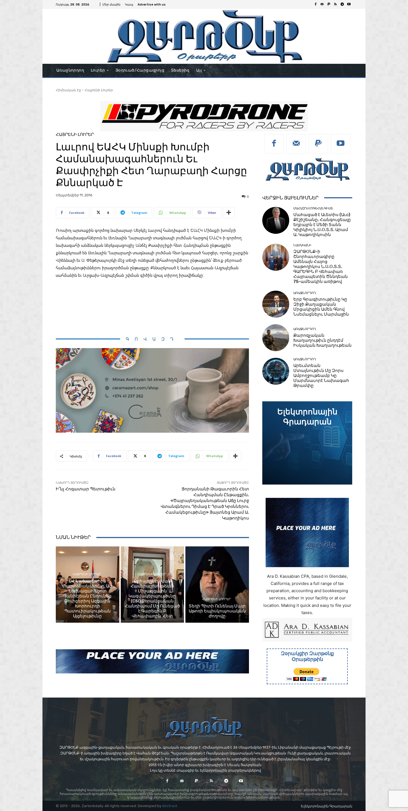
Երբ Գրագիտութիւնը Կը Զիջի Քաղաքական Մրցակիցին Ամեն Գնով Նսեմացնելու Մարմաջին (321, 307)
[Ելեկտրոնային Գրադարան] (307, 443)
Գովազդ (152, 339)
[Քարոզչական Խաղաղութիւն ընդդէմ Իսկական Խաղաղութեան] (275, 337)
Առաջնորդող (304, 293)
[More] (229, 212)
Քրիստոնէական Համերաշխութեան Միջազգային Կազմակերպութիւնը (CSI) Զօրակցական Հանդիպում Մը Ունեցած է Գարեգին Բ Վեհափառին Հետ (152, 599)
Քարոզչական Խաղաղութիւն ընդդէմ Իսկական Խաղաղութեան (322, 340)
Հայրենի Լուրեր (99, 90)
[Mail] (322, 4)
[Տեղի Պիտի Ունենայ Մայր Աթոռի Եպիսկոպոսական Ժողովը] (217, 584)
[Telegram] (342, 4)
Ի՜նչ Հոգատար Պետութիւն (85, 488)
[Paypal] (329, 4)
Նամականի (302, 245)
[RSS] (335, 4)
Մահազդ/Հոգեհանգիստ (313, 208)
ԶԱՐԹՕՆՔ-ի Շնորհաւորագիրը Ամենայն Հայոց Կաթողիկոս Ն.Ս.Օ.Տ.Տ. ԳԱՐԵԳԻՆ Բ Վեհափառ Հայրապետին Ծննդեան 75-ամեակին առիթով (320, 266)
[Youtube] (349, 4)
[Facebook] (315, 4)
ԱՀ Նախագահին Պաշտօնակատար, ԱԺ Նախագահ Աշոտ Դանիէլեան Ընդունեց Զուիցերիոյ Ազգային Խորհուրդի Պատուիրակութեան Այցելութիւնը (87, 599)
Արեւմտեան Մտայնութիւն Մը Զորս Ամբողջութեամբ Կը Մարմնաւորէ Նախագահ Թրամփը (321, 375)
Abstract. (170, 806)
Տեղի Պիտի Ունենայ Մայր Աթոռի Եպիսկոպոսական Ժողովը (217, 611)
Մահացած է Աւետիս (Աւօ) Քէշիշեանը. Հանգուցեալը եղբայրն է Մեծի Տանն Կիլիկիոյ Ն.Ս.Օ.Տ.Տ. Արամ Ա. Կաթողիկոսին (322, 224)
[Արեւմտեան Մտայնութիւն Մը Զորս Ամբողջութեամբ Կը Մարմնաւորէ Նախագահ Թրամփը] (275, 371)
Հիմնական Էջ (68, 90)
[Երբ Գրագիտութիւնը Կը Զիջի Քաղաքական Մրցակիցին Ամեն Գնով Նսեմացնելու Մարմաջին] (275, 304)
